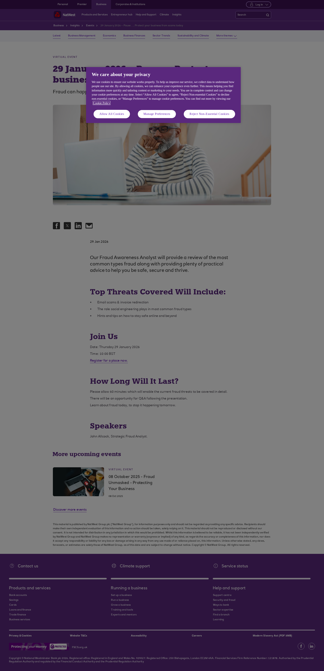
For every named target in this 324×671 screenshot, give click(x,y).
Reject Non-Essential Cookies (209, 113)
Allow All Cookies (111, 113)
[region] (163, 95)
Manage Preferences (156, 113)
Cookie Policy (101, 103)
